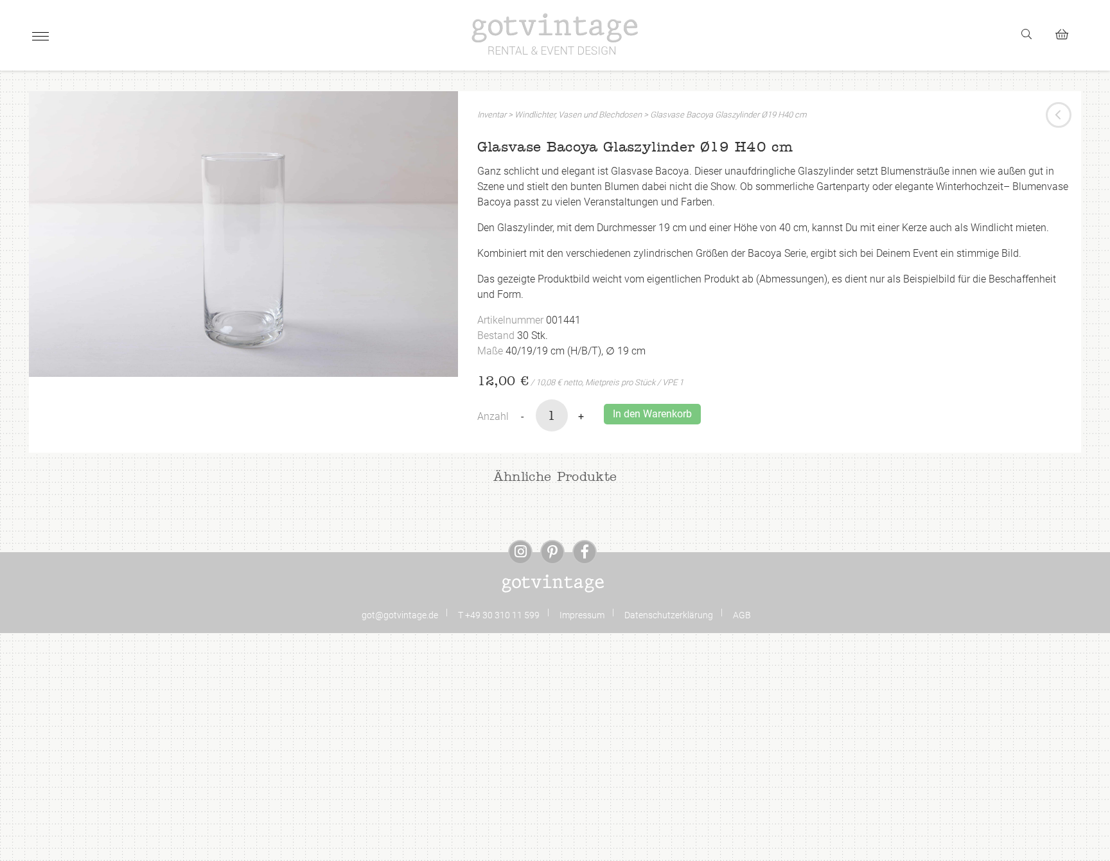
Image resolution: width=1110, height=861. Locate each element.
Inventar (491, 114)
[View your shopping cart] (1067, 32)
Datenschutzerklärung (668, 615)
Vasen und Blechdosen (600, 114)
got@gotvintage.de (400, 615)
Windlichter (535, 114)
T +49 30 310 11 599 (499, 615)
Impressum (581, 615)
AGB (742, 615)
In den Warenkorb (652, 414)
